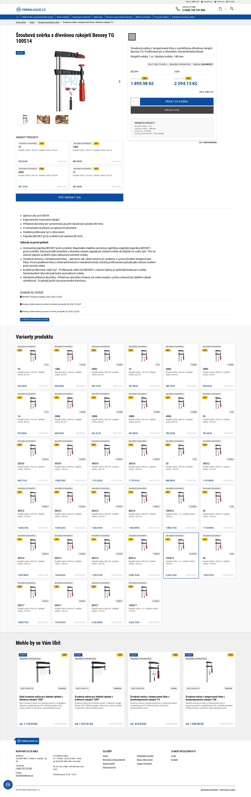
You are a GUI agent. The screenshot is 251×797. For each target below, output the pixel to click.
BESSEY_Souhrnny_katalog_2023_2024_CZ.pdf (42, 297)
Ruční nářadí (63, 17)
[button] (222, 9)
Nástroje (98, 17)
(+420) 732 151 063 (24, 768)
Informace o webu (227, 790)
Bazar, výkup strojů (145, 760)
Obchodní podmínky (209, 790)
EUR (197, 2)
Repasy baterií (109, 763)
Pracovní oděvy (161, 17)
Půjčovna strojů (109, 767)
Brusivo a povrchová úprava (119, 17)
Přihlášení (221, 2)
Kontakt (231, 2)
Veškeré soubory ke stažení (35, 320)
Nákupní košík (172, 110)
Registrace (208, 2)
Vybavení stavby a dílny (183, 17)
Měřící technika (143, 17)
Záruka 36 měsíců (144, 763)
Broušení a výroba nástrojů (114, 760)
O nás (173, 756)
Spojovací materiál (81, 17)
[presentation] (119, 81)
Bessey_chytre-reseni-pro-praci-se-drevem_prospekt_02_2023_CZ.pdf (51, 304)
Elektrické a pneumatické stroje (38, 17)
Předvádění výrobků (145, 756)
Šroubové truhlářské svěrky (48, 22)
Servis (105, 756)
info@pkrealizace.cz (24, 775)
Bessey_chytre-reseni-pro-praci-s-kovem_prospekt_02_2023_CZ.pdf (50, 311)
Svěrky (32, 22)
